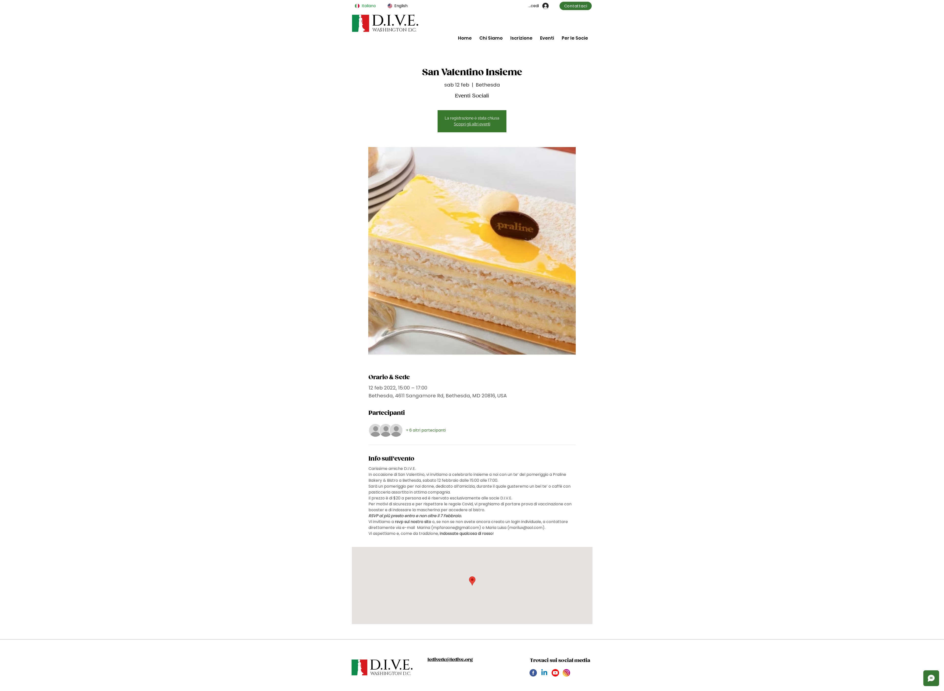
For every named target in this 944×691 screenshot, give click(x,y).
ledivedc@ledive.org (450, 659)
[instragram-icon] (566, 672)
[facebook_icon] (533, 672)
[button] (490, 38)
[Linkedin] (544, 672)
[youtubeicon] (555, 672)
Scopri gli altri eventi (472, 124)
